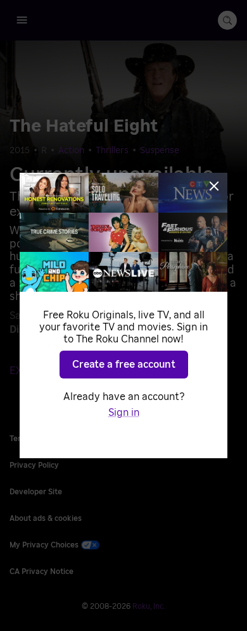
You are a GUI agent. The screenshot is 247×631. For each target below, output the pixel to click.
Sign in (123, 413)
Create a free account (123, 364)
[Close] (214, 186)
